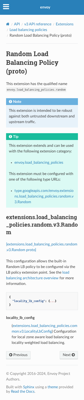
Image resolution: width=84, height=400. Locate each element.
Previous (20, 355)
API (17, 24)
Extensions (65, 24)
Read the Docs (23, 391)
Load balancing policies (28, 30)
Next (67, 355)
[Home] (8, 24)
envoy (45, 7)
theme (53, 387)
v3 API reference (37, 24)
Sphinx (28, 387)
